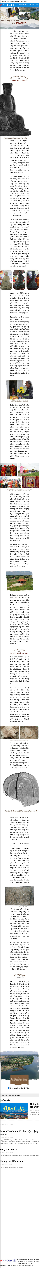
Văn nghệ (32, 5)
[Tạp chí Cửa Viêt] (7, 5)
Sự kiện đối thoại (23, 5)
